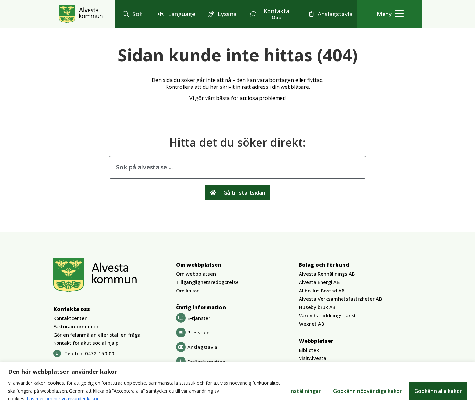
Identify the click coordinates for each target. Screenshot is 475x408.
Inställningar (305, 390)
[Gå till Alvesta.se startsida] (81, 14)
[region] (237, 385)
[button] (131, 14)
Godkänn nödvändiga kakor (367, 390)
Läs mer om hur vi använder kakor (63, 398)
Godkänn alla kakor (438, 390)
